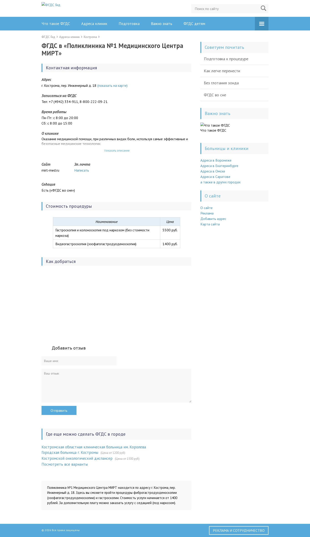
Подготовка (129, 23)
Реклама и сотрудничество (239, 530)
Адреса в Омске (212, 171)
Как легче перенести (222, 70)
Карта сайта (210, 224)
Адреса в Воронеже (215, 160)
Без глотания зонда (221, 82)
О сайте (206, 207)
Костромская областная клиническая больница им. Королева (94, 447)
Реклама (207, 213)
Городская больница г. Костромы (70, 452)
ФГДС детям (194, 23)
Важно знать (161, 23)
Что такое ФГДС (56, 23)
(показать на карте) (112, 85)
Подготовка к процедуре (226, 58)
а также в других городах (220, 182)
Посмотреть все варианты (65, 464)
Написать (81, 170)
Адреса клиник (94, 23)
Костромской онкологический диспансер (77, 458)
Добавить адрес (213, 218)
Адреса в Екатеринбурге (219, 165)
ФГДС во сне (215, 94)
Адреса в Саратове (215, 176)
